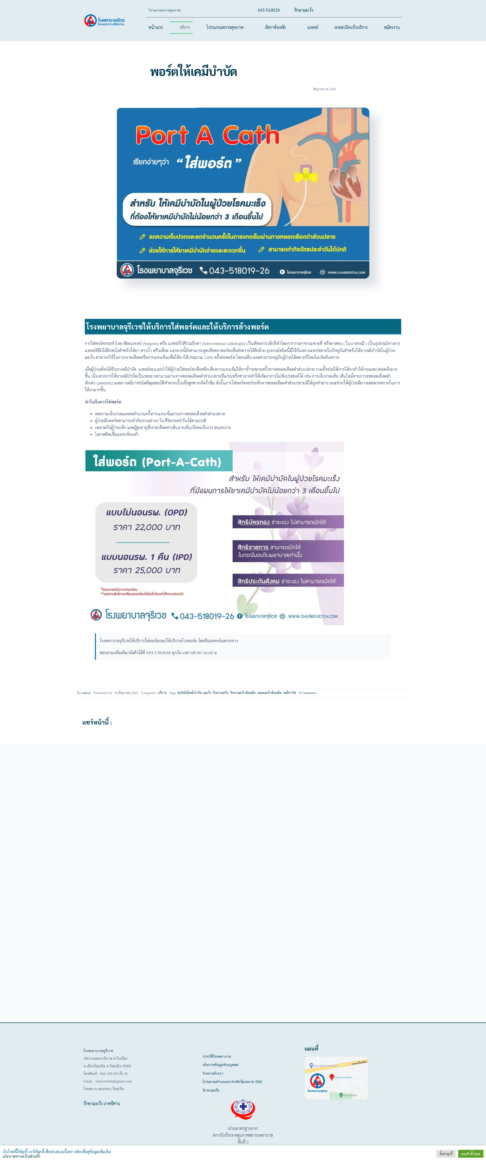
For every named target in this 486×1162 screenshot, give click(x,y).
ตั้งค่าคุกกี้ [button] (446, 1154)
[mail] (380, 10)
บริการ (163, 692)
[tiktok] (364, 10)
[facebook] (355, 10)
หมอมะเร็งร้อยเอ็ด (272, 692)
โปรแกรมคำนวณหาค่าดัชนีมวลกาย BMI (231, 1081)
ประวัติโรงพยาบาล (216, 1056)
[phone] (388, 10)
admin (86, 692)
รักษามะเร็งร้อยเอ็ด (245, 692)
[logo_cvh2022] (105, 15)
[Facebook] (383, 722)
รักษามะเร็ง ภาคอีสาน (102, 1103)
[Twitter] (392, 722)
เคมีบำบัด (292, 692)
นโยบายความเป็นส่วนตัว (21, 1156)
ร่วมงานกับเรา (212, 1073)
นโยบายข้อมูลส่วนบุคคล (220, 1064)
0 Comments (310, 692)
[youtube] (372, 10)
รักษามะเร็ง (222, 692)
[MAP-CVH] (336, 1058)
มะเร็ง (209, 692)
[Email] (400, 722)
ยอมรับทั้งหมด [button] (470, 1154)
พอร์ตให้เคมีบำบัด (191, 692)
